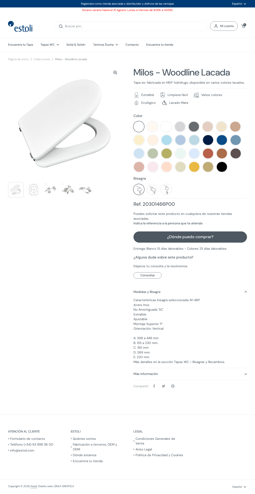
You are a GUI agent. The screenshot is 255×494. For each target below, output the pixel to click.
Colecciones (42, 59)
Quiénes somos (84, 439)
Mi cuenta (227, 26)
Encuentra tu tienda (88, 461)
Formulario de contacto (27, 439)
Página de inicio (18, 59)
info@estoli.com (22, 450)
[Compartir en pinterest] (173, 386)
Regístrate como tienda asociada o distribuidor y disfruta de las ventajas (127, 3)
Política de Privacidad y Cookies (159, 455)
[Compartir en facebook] (155, 386)
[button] (243, 26)
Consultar (147, 275)
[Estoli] (20, 26)
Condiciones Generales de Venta (155, 441)
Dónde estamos (85, 455)
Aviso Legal (144, 449)
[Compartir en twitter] (164, 386)
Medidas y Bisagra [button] (146, 292)
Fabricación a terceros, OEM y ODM (95, 446)
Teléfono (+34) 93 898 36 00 (31, 444)
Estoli (34, 486)
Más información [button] (145, 374)
